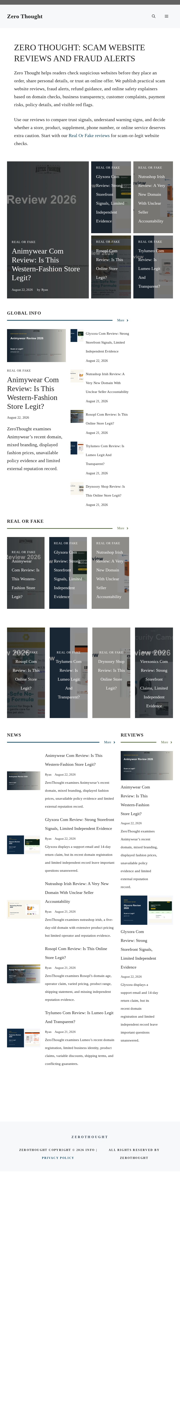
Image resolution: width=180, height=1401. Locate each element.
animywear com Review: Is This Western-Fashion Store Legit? (25, 579)
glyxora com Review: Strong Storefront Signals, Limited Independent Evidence (107, 342)
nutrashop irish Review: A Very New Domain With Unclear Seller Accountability (107, 383)
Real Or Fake (24, 242)
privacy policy (58, 1158)
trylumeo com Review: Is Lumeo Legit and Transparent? (151, 268)
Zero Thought (24, 16)
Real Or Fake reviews (89, 135)
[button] (153, 16)
